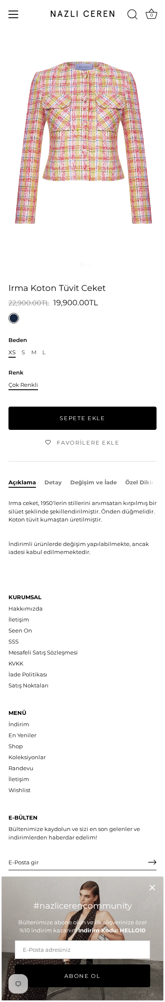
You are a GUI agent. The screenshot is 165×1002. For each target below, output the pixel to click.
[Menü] (13, 14)
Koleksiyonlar (27, 757)
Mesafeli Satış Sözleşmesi (43, 652)
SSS (13, 641)
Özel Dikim (141, 482)
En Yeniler (22, 735)
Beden (17, 340)
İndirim (18, 724)
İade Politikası (27, 674)
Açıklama (22, 482)
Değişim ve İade (93, 482)
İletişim (18, 619)
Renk (15, 372)
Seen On (20, 630)
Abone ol (82, 975)
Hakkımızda (25, 608)
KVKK (15, 663)
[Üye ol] (152, 862)
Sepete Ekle (82, 418)
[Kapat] (152, 887)
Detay (53, 482)
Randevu (20, 768)
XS (12, 352)
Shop (15, 746)
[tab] (26, 482)
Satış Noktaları (28, 685)
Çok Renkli (23, 385)
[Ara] (132, 15)
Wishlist (19, 790)
